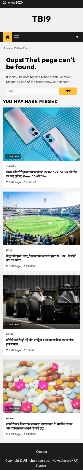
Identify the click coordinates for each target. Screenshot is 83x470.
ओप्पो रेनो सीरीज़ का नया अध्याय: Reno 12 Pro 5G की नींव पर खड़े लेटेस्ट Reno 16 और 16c (41, 174)
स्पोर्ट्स (9, 334)
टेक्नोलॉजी (11, 166)
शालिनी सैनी (31, 182)
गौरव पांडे (30, 350)
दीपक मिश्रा (31, 266)
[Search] (77, 37)
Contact (41, 452)
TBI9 (41, 19)
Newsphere (60, 461)
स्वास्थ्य (10, 418)
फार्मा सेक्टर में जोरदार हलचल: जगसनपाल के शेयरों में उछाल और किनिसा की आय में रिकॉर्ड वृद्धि (39, 426)
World (9, 250)
